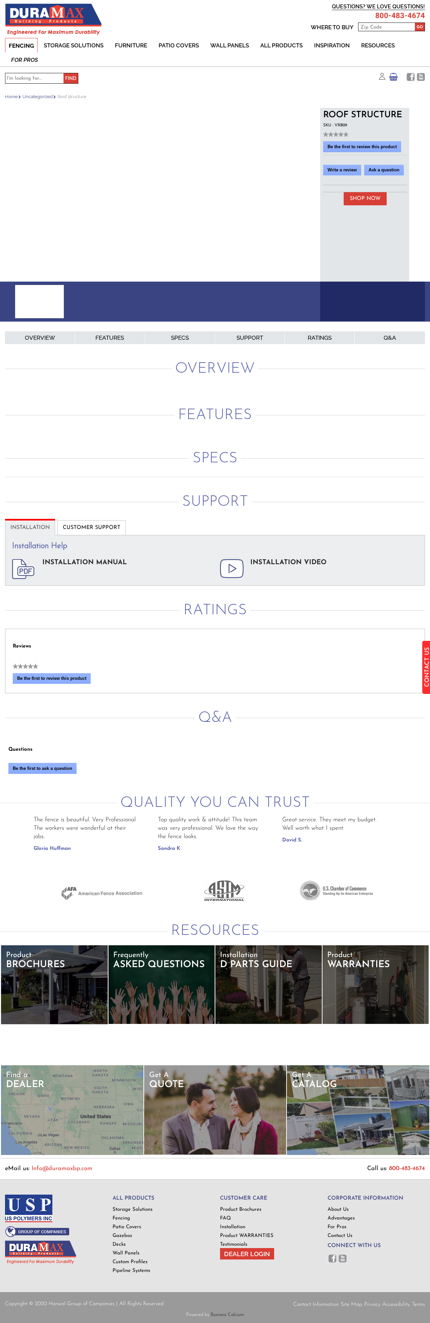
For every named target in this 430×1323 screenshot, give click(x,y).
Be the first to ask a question (42, 768)
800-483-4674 (400, 16)
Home (11, 96)
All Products (281, 45)
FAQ (225, 1218)
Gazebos (122, 1235)
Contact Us (340, 1235)
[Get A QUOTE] (215, 1153)
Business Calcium (227, 1314)
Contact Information (316, 1304)
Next (312, 302)
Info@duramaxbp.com (62, 1169)
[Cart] (393, 78)
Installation (232, 1227)
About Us (338, 1209)
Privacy (372, 1304)
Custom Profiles (130, 1262)
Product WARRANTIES (246, 1235)
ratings (320, 337)
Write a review (344, 171)
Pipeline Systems (131, 1270)
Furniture (131, 45)
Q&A (390, 337)
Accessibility (396, 1304)
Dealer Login (247, 1253)
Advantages (341, 1218)
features (109, 337)
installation (30, 527)
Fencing (21, 45)
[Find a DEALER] (72, 1153)
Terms (418, 1304)
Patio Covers (179, 45)
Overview (40, 337)
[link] (335, 134)
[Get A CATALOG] (358, 1153)
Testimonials (233, 1244)
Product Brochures (240, 1209)
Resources (378, 45)
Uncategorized (38, 96)
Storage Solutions (73, 45)
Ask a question (384, 169)
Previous (13, 302)
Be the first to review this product (364, 148)
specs (180, 337)
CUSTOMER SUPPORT (91, 527)
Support (249, 337)
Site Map (351, 1304)
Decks (119, 1244)
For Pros (24, 59)
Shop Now (365, 198)
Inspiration (332, 45)
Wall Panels (229, 45)
